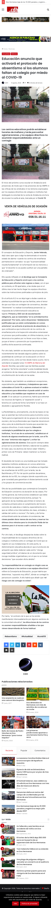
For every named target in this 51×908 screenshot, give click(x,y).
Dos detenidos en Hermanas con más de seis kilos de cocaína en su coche (36, 706)
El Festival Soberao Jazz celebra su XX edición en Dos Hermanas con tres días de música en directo (33, 783)
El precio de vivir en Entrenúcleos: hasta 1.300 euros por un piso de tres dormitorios (33, 772)
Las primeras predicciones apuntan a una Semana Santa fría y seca (37, 733)
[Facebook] (6, 645)
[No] (48, 900)
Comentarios (40, 750)
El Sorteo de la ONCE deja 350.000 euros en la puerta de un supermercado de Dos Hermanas (31, 840)
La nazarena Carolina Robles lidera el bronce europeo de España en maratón (33, 760)
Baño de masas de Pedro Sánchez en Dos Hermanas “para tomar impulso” (12, 734)
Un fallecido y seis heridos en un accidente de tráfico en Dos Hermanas (30, 828)
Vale (15, 903)
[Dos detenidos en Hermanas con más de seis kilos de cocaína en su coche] (37, 694)
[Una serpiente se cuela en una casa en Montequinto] (13, 692)
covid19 (42, 636)
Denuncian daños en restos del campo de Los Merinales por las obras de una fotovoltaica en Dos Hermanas (31, 796)
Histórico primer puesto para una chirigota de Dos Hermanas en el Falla (31, 873)
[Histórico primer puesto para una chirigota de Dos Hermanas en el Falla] (8, 874)
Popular (24, 750)
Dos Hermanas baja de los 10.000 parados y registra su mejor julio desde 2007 (31, 808)
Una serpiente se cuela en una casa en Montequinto (13, 699)
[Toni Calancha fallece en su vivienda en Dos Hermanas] (8, 852)
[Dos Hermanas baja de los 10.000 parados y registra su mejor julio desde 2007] (8, 809)
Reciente (9, 750)
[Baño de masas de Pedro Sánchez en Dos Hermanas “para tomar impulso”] (13, 722)
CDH (6, 83)
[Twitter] (12, 645)
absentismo (11, 636)
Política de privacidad (29, 903)
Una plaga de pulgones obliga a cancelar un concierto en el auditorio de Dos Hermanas (33, 862)
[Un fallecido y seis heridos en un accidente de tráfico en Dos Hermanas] (8, 829)
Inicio (5, 49)
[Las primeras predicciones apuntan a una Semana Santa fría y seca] (37, 722)
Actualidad (6, 54)
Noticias (12, 49)
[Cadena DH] (12, 9)
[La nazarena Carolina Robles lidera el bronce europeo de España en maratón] (8, 761)
